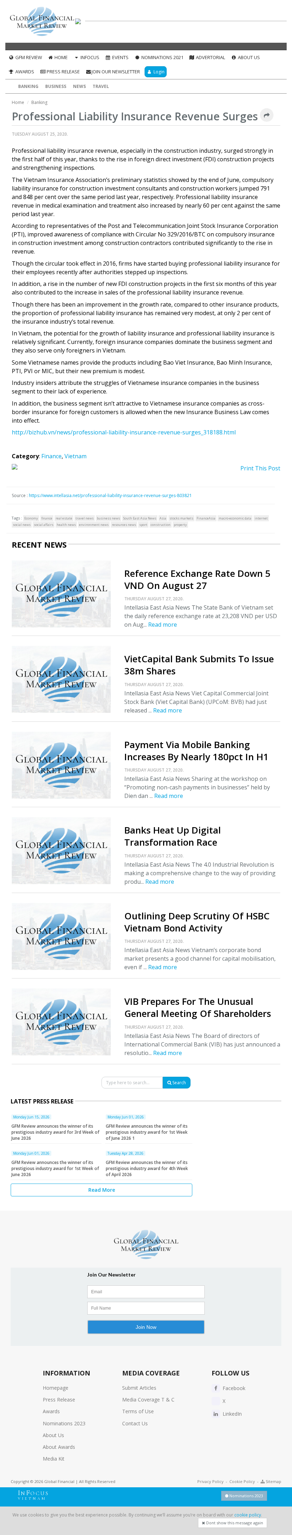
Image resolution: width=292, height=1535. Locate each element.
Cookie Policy (242, 1481)
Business (55, 86)
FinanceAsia (206, 518)
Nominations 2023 (64, 1423)
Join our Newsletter (116, 71)
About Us (248, 57)
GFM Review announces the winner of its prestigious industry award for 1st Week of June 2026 (55, 1168)
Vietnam (75, 456)
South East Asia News (139, 518)
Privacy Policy (210, 1481)
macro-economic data (235, 518)
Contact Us (135, 1423)
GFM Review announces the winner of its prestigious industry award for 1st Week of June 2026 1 (147, 1132)
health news (66, 524)
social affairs (43, 524)
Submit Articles (139, 1387)
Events (120, 57)
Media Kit (53, 1458)
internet (261, 518)
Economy (31, 518)
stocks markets (181, 518)
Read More (101, 1189)
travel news (84, 518)
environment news (94, 524)
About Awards (59, 1446)
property (180, 524)
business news (108, 518)
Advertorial (210, 57)
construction (161, 524)
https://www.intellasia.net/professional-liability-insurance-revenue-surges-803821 (110, 495)
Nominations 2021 (161, 57)
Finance (51, 456)
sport (143, 524)
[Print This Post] (146, 468)
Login (158, 72)
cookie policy (247, 1515)
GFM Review (28, 57)
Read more (162, 624)
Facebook (233, 1388)
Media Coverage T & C (148, 1399)
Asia (163, 518)
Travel (101, 86)
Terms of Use (138, 1411)
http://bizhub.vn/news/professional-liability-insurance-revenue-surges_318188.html (124, 432)
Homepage (55, 1387)
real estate (64, 518)
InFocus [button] (89, 57)
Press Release (63, 71)
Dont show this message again (234, 1522)
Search (178, 1083)
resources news (124, 524)
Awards (24, 71)
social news (22, 524)
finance (46, 518)
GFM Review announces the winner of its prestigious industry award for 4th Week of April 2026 (147, 1168)
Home (60, 57)
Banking (28, 86)
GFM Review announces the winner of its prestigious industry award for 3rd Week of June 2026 (55, 1132)
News (79, 86)
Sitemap (273, 1481)
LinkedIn (231, 1413)
